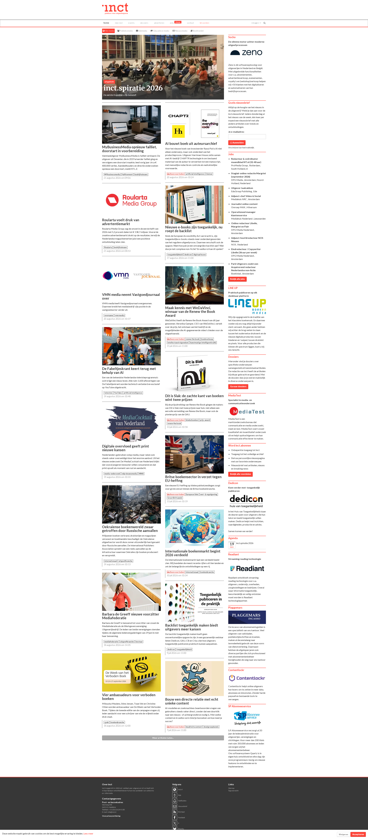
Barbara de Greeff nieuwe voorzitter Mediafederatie (130, 616)
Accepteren (358, 834)
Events (131, 23)
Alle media (109, 30)
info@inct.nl (112, 812)
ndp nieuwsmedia (129, 474)
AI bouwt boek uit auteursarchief (191, 143)
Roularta (108, 247)
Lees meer (88, 833)
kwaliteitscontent (194, 727)
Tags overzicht (233, 791)
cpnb (106, 722)
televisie (108, 393)
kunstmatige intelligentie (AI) (203, 342)
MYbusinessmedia (112, 174)
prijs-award (205, 420)
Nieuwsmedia (181, 30)
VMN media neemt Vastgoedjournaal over (131, 296)
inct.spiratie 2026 (244, 543)
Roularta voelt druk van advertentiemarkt (120, 222)
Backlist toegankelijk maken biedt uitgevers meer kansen (191, 627)
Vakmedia (142, 30)
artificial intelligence (133, 393)
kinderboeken (192, 420)
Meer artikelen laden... (163, 738)
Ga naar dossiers (238, 386)
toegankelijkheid (175, 254)
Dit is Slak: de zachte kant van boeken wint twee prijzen (194, 398)
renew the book (192, 339)
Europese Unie (192, 494)
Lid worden (204, 23)
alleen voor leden (176, 174)
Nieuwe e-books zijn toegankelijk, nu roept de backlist (194, 229)
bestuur (139, 642)
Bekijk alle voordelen (240, 474)
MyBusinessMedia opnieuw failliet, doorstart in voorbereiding (129, 149)
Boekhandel (198, 30)
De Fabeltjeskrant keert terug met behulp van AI (129, 370)
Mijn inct (119, 23)
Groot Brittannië (174, 498)
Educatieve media (161, 30)
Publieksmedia (126, 30)
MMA (141, 474)
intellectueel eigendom (177, 342)
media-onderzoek (112, 474)
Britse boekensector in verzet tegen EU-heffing (193, 479)
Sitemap (231, 788)
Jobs (175, 22)
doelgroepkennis (211, 727)
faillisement (127, 174)
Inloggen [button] (256, 23)
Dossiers (144, 23)
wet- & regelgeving (208, 494)
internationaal (110, 561)
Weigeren (343, 834)
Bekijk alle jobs (237, 279)
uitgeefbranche (125, 561)
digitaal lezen (199, 254)
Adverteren (159, 23)
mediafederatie (111, 642)
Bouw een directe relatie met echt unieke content (191, 701)
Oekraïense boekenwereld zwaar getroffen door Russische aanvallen (130, 529)
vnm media (119, 315)
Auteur (209, 174)
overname (108, 315)
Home (106, 23)
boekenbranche (117, 722)
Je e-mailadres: (236, 131)
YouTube (118, 393)
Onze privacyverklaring (111, 816)
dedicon (188, 254)
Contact (190, 23)
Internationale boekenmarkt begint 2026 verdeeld (192, 553)
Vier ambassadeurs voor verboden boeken (128, 697)
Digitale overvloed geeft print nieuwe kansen (125, 448)
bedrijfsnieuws (141, 174)
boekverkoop (207, 339)
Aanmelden (238, 142)
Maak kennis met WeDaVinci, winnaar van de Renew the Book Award (190, 311)
